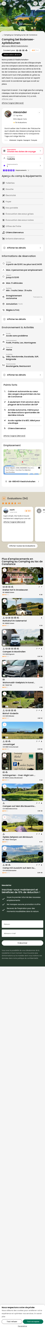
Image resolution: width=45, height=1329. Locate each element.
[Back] (4, 3)
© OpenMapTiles (19, 470)
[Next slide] (40, 576)
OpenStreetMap (10, 472)
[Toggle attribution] (39, 467)
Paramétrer (22, 1326)
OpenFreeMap (9, 470)
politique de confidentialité (28, 958)
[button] (22, 462)
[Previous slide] (5, 576)
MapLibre (30, 468)
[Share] (35, 3)
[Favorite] (41, 3)
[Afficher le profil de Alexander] (39, 112)
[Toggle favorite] (5, 570)
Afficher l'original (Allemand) (13, 103)
